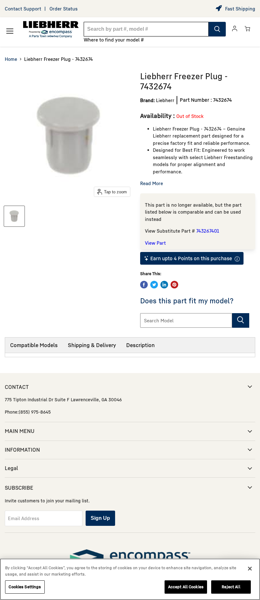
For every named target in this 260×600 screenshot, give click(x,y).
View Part (155, 243)
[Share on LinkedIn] (164, 284)
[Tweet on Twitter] (154, 284)
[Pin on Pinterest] (174, 284)
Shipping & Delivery (92, 345)
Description (140, 345)
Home (11, 59)
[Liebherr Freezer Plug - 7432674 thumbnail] (14, 216)
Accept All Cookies (186, 586)
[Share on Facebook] (144, 284)
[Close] (250, 569)
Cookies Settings (25, 586)
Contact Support (23, 8)
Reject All (231, 586)
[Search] (217, 29)
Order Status (63, 8)
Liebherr (165, 100)
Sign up (100, 518)
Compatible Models (34, 345)
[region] (130, 579)
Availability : (158, 115)
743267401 (207, 231)
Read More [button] (151, 183)
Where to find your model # (114, 39)
